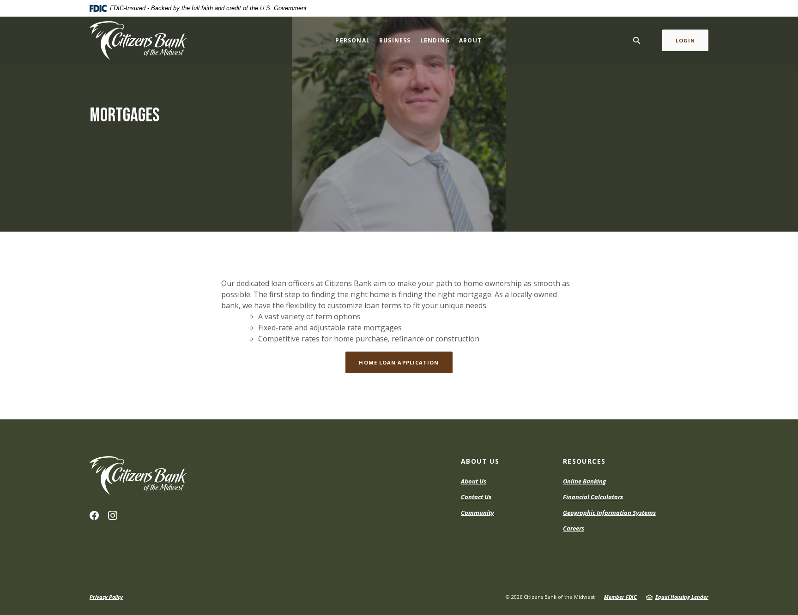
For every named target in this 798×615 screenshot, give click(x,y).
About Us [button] (480, 461)
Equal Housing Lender (681, 596)
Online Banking (584, 481)
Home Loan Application (399, 362)
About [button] (470, 40)
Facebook (94, 515)
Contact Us (476, 497)
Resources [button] (584, 461)
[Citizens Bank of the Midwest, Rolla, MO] (138, 40)
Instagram (112, 515)
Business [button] (395, 40)
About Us (473, 481)
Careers (573, 528)
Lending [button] (435, 40)
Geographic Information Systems (609, 512)
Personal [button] (352, 40)
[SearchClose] (636, 40)
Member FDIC (620, 596)
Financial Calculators (593, 497)
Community (477, 512)
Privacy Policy (106, 596)
